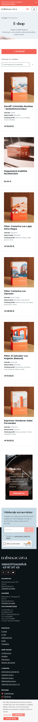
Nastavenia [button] (7, 715)
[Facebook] (3, 572)
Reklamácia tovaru (8, 681)
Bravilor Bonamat (8, 663)
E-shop (4, 631)
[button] (27, 9)
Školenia (7, 697)
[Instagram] (8, 572)
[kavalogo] (9, 9)
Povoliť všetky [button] (11, 718)
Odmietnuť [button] (18, 715)
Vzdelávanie (9, 693)
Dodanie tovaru (7, 675)
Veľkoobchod (6, 638)
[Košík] (34, 9)
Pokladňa (5, 644)
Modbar (4, 656)
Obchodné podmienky (10, 672)
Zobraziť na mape (8, 589)
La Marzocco (6, 653)
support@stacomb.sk (14, 563)
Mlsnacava (5, 659)
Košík (3, 641)
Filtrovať (20, 51)
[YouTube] (13, 572)
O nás (3, 635)
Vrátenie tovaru (7, 678)
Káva (5, 18)
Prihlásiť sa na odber (8, 4)
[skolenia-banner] (19, 477)
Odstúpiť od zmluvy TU (10, 684)
